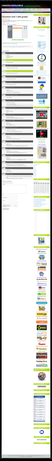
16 (45, 187)
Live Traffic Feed (39, 396)
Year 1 (3, 0)
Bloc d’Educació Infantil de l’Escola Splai (40, 199)
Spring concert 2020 (26, 10)
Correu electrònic (4, 197)
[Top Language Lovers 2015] (42, 52)
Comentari (3, 184)
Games (34, 9)
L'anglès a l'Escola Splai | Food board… (39, 403)
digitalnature (41, 455)
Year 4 (15, 0)
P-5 (32, 0)
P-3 (27, 0)
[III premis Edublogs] (42, 92)
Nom (3, 194)
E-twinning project (37, 164)
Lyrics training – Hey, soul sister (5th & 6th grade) (26, 13)
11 (34, 187)
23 (45, 189)
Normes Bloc (9, 9)
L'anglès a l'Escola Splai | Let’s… (38, 407)
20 (38, 189)
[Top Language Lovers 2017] (42, 38)
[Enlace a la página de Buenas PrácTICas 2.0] (42, 70)
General (24, 46)
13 (38, 187)
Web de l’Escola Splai (37, 206)
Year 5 (18, 0)
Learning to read (17, 9)
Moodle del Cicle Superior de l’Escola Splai (40, 203)
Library (24, 9)
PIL (25, 0)
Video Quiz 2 (39, 9)
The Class (45, 9)
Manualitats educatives (37, 202)
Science (35, 170)
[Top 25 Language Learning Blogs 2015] (42, 49)
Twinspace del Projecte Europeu (39, 204)
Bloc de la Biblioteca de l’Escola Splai (39, 200)
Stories (29, 9)
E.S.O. (10, 10)
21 (41, 189)
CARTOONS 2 (4, 10)
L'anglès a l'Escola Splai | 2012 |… (38, 419)
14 (41, 187)
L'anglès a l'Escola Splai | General (38, 412)
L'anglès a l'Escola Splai (12, 5)
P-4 (30, 0)
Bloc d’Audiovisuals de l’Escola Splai (39, 198)
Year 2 (7, 0)
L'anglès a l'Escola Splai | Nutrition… (38, 401)
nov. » (44, 192)
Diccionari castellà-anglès (38, 201)
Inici (4, 9)
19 (36, 189)
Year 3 (11, 0)
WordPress (25, 455)
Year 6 (22, 0)
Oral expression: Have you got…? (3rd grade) (9, 13)
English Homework (16, 10)
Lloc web (3, 200)
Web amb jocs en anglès (38, 205)
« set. (34, 192)
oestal (12, 46)
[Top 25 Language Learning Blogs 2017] (42, 32)
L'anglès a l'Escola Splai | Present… (38, 417)
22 (43, 189)
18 (34, 189)
